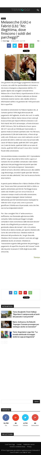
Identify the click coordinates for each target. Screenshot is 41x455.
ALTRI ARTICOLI (7, 306)
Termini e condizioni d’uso (17, 447)
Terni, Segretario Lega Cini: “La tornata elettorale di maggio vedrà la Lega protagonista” (25, 334)
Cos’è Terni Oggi (10, 444)
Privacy (29, 447)
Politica (3, 18)
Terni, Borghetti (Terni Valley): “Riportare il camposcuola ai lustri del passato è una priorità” (26, 314)
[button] (38, 10)
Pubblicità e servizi (28, 444)
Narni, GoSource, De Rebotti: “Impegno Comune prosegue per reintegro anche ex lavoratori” (26, 324)
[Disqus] (20, 373)
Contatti (19, 444)
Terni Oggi (6, 41)
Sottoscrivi (35, 415)
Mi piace (6, 415)
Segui (15, 415)
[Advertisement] (20, 3)
